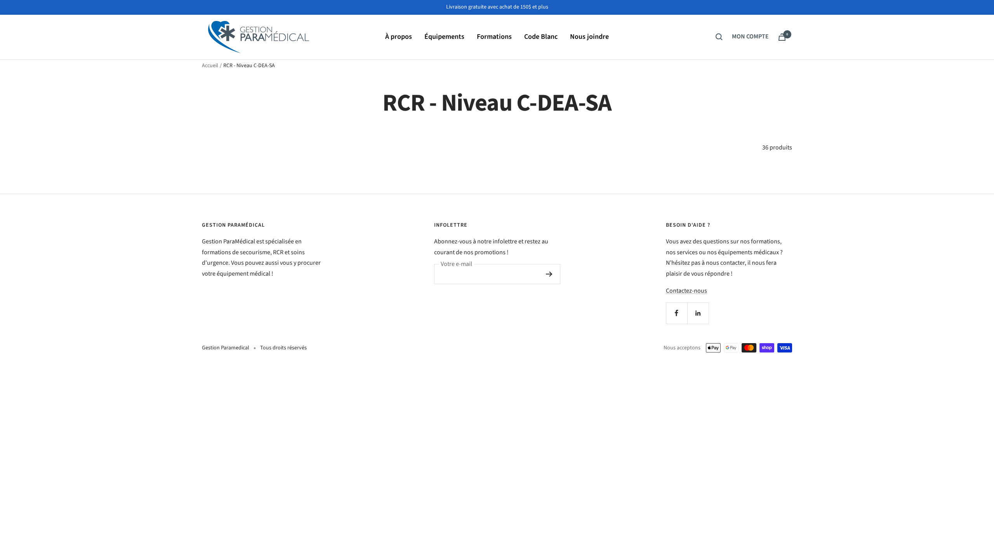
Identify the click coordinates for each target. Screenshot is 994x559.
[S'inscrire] (549, 274)
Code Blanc (541, 37)
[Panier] (782, 37)
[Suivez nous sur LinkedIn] (698, 313)
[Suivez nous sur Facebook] (676, 313)
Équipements (444, 37)
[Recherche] (719, 36)
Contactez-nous (686, 290)
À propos (398, 37)
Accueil (210, 65)
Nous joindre (589, 37)
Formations (494, 37)
